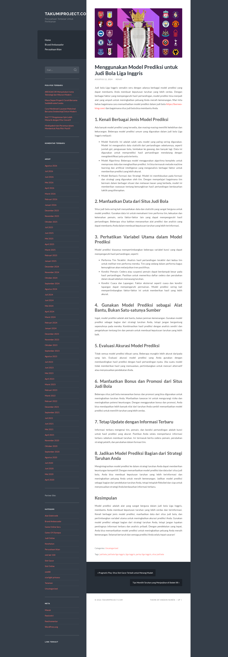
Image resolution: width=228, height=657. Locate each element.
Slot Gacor (49, 560)
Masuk (48, 610)
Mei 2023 (49, 373)
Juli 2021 (49, 418)
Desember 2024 (52, 266)
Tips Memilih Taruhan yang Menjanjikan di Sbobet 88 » (156, 582)
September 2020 (52, 451)
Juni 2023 (49, 367)
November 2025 (52, 216)
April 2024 (49, 311)
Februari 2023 (51, 390)
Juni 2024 (49, 300)
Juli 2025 (49, 227)
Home (48, 40)
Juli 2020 (49, 463)
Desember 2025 (52, 210)
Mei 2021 (49, 429)
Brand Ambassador (54, 44)
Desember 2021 (52, 407)
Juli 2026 (49, 171)
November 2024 (52, 272)
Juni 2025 (49, 233)
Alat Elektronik (51, 515)
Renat (119, 79)
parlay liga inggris (143, 554)
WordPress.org (51, 627)
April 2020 (49, 480)
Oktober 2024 (51, 278)
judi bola (103, 554)
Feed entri (49, 615)
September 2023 (52, 351)
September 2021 (52, 412)
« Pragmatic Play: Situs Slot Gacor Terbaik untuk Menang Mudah (125, 573)
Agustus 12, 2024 (104, 79)
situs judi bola (158, 554)
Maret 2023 (50, 384)
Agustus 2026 (51, 165)
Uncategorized (51, 588)
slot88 (48, 572)
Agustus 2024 (51, 289)
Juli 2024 (49, 294)
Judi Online (50, 538)
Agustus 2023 (51, 356)
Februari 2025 (51, 255)
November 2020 (52, 440)
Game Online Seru (53, 527)
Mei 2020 (49, 474)
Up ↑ (180, 600)
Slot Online (49, 566)
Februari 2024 (51, 322)
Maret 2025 (50, 250)
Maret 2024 (50, 317)
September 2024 (52, 283)
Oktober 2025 (51, 222)
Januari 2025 (50, 261)
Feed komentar (51, 621)
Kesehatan (49, 543)
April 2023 (49, 379)
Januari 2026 (50, 205)
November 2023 (52, 339)
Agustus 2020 (51, 457)
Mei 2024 (49, 306)
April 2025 (49, 244)
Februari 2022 (51, 401)
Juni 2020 (49, 468)
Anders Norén (167, 600)
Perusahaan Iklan (53, 49)
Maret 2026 (50, 194)
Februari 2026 (51, 199)
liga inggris (130, 554)
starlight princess (52, 577)
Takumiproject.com (67, 14)
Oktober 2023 (51, 345)
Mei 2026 (49, 182)
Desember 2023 (52, 334)
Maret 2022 (50, 395)
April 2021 (49, 435)
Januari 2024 (50, 328)
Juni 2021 (49, 423)
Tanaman (49, 583)
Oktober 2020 (51, 446)
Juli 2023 (49, 362)
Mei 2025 (49, 238)
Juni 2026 (49, 177)
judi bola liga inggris (116, 554)
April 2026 (49, 188)
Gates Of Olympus (53, 532)
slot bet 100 (50, 555)
